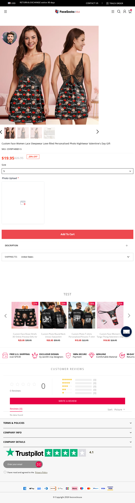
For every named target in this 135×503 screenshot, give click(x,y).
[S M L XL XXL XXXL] (67, 171)
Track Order (116, 3)
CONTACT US (92, 3)
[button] (5, 11)
